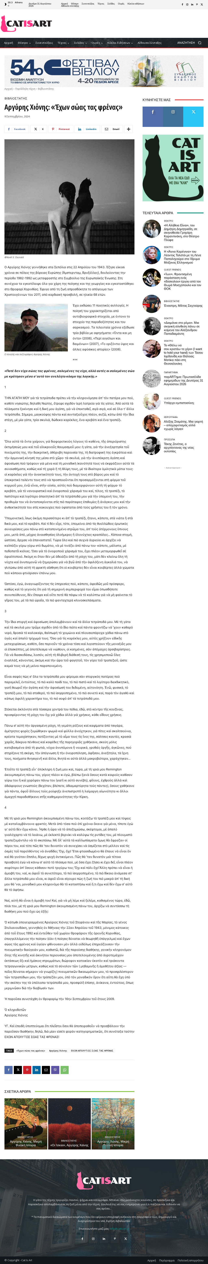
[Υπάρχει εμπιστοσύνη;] (152, 401)
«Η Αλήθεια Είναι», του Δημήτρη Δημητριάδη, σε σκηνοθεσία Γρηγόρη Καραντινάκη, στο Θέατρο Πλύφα (181, 233)
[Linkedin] (192, 4)
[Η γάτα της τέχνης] (26, 23)
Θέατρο (168, 221)
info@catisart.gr (119, 1228)
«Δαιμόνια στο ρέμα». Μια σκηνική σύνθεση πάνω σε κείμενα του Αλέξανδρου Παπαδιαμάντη (182, 328)
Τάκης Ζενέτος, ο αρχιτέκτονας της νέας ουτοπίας (179, 447)
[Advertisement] (128, 23)
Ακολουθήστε (173, 108)
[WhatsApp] (65, 1070)
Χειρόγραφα (171, 417)
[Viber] (55, 1070)
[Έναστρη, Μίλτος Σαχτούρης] (152, 304)
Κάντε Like (152, 108)
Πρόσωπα (169, 439)
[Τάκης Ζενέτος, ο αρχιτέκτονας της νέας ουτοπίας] (152, 446)
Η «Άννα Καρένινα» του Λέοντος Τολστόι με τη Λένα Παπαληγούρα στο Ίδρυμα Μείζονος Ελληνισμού (182, 257)
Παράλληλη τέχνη (25, 89)
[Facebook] (182, 4)
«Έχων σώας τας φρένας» (30, 1050)
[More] (128, 129)
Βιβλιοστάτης (46, 89)
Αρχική (8, 89)
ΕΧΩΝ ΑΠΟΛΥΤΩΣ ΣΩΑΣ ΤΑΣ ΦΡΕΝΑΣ (92, 1050)
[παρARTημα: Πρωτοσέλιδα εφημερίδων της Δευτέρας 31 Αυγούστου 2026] (152, 379)
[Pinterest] (197, 4)
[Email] (46, 1070)
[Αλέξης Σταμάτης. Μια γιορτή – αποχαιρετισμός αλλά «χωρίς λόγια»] (152, 423)
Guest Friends (172, 269)
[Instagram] (187, 4)
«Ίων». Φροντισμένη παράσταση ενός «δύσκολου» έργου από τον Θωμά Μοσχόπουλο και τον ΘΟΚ (182, 281)
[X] (201, 4)
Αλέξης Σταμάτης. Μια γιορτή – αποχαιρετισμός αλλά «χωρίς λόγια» (183, 425)
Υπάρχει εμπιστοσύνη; (179, 403)
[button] (190, 43)
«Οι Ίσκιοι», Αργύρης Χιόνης (69, 1145)
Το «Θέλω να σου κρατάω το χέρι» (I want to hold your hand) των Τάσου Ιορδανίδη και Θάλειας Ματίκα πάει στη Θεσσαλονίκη (183, 354)
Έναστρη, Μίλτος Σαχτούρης (183, 306)
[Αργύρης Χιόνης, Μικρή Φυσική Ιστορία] (25, 1124)
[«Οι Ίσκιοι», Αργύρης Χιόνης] (69, 1124)
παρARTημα (171, 372)
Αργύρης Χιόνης (58, 1050)
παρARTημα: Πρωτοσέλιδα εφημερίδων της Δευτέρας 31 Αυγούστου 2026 (183, 380)
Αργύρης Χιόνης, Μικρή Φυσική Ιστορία (26, 1143)
